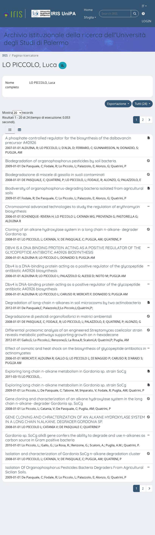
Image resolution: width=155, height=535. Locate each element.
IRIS (5, 55)
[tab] (10, 130)
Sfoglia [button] (89, 17)
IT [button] (143, 6)
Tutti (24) (141, 104)
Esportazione (117, 104)
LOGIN (146, 21)
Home (88, 10)
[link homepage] (13, 13)
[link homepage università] (53, 13)
